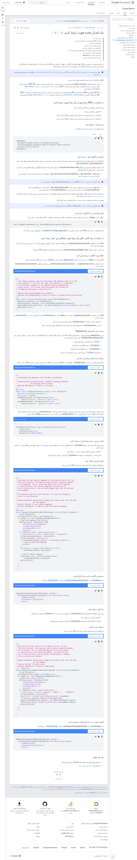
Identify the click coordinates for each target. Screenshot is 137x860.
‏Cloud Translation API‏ (72, 21)
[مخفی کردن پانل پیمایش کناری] (113, 856)
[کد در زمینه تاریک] (98, 138)
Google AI (36, 847)
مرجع (118, 13)
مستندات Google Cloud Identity (37, 95)
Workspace (125, 2)
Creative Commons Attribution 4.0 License (61, 787)
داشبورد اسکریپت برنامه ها (67, 830)
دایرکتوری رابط (101, 13)
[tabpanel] (59, 144)
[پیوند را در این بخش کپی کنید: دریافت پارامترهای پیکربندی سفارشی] (74, 358)
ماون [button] (100, 134)
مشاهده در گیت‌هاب (95, 271)
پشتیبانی (111, 13)
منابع (68, 2)
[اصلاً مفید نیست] (14, 27)
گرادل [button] (94, 134)
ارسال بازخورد (20, 33)
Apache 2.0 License (26, 787)
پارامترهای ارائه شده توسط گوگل (94, 196)
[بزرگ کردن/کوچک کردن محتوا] (94, 38)
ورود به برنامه (6, 2)
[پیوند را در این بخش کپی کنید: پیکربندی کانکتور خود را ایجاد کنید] (75, 157)
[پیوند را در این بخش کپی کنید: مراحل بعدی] (91, 757)
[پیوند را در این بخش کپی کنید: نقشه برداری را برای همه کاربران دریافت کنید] (68, 441)
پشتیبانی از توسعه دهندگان (101, 836)
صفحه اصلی (101, 2)
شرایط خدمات (104, 839)
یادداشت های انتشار (103, 833)
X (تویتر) (37, 833)
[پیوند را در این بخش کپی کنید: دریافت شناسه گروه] (87, 627)
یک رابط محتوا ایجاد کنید (86, 766)
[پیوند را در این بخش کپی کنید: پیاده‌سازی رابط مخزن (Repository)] (73, 331)
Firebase (64, 847)
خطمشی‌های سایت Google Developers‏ (92, 789)
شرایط (106, 856)
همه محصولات (80, 2)
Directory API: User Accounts (73, 95)
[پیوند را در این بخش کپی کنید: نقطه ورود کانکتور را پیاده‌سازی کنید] (74, 256)
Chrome (73, 847)
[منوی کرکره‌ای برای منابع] (64, 2)
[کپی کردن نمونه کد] (102, 138)
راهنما (124, 13)
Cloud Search (128, 8)
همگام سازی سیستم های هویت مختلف (24, 72)
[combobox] (38, 2)
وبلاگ (38, 827)
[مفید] (17, 27)
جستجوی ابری (91, 2)
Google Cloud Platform (50, 847)
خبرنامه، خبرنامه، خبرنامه (33, 830)
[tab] (100, 134)
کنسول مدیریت (69, 827)
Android (82, 847)
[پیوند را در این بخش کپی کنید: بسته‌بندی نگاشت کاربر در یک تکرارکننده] (72, 576)
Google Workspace (89, 27)
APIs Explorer (69, 836)
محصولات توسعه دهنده (101, 830)
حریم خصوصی (98, 856)
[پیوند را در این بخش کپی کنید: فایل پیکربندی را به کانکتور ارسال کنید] (73, 213)
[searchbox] (123, 19)
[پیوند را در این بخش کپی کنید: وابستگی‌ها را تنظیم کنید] (83, 125)
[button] (124, 28)
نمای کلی (132, 13)
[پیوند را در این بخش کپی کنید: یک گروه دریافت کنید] (86, 609)
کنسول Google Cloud (67, 833)
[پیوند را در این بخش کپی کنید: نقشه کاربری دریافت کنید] (83, 461)
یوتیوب (38, 836)
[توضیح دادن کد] (95, 138)
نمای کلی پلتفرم (103, 827)
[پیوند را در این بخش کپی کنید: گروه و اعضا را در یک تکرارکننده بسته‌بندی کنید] (66, 722)
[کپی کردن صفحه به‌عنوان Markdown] (55, 32)
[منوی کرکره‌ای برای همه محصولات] (74, 2)
